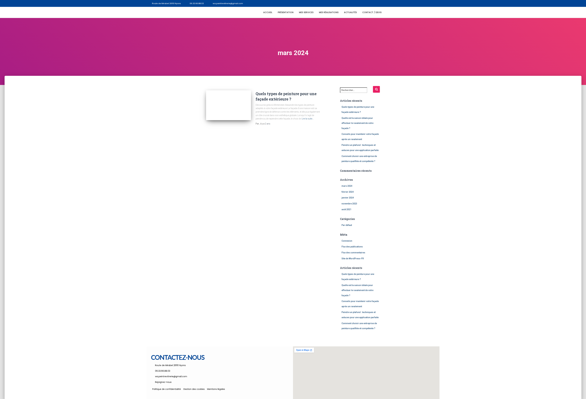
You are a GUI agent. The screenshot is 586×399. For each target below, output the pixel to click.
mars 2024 (347, 186)
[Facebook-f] (436, 3)
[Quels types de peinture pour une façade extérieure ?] (228, 105)
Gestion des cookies (194, 389)
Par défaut (347, 225)
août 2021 (346, 209)
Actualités (350, 12)
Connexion (347, 241)
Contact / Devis (372, 12)
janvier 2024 (348, 197)
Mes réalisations (328, 12)
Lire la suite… (308, 118)
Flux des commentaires (353, 252)
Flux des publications (352, 246)
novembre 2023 (349, 203)
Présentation (285, 12)
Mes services (306, 12)
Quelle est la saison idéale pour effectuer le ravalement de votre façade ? (357, 123)
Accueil (267, 12)
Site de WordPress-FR (353, 258)
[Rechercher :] (356, 92)
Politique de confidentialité (166, 389)
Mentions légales (216, 389)
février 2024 (348, 192)
